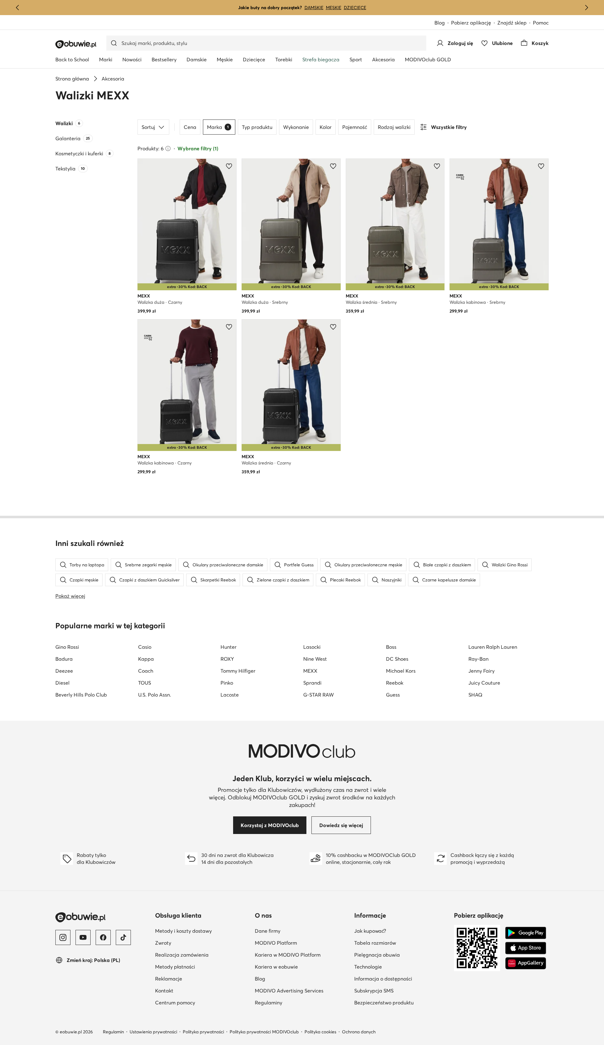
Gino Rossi (67, 647)
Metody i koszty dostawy (183, 931)
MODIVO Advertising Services (302, 990)
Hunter (229, 647)
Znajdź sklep (512, 22)
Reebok (394, 683)
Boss (391, 647)
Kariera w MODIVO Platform (302, 954)
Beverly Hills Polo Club (81, 695)
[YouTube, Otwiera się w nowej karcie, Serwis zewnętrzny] (83, 937)
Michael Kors (401, 671)
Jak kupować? (400, 930)
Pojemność (354, 127)
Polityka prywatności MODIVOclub (264, 1032)
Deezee (64, 671)
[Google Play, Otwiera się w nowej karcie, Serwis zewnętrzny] (525, 933)
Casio (144, 647)
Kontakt (164, 990)
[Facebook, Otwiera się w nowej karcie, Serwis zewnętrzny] (103, 937)
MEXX (310, 671)
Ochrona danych (359, 1032)
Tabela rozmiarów (401, 942)
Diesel (62, 683)
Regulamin (113, 1032)
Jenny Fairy (481, 671)
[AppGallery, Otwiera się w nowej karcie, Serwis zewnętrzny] (525, 963)
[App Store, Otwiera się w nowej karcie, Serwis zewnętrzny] (525, 948)
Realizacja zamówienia (182, 955)
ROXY (227, 659)
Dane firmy (298, 930)
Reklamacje (168, 979)
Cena (190, 127)
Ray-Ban (478, 659)
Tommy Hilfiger (238, 671)
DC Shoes (397, 659)
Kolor (326, 127)
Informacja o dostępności (401, 978)
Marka (218, 127)
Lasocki (312, 647)
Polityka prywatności (203, 1032)
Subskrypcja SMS (401, 990)
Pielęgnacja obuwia (401, 954)
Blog (442, 23)
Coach (145, 671)
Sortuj (148, 127)
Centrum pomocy (175, 1002)
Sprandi (312, 683)
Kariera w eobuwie (302, 966)
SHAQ (475, 695)
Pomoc (541, 22)
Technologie (398, 966)
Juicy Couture (484, 683)
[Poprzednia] (17, 7)
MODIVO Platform (302, 942)
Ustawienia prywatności (153, 1032)
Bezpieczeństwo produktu (401, 1002)
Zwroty (163, 943)
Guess (393, 695)
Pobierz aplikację (474, 23)
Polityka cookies (320, 1032)
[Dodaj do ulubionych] (229, 166)
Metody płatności (175, 967)
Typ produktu (257, 127)
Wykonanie (296, 127)
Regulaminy (299, 1002)
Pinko (227, 683)
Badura (64, 659)
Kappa (146, 659)
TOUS (144, 683)
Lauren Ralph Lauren (492, 647)
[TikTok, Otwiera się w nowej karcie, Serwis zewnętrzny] (123, 937)
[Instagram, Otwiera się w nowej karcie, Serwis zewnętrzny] (62, 937)
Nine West (315, 659)
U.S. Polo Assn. (154, 695)
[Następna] (586, 7)
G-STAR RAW (318, 695)
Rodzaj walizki (394, 127)
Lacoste (230, 695)
